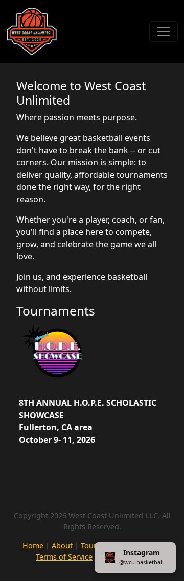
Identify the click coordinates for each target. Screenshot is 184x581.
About (62, 545)
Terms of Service (64, 557)
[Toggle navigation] (163, 31)
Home (32, 545)
